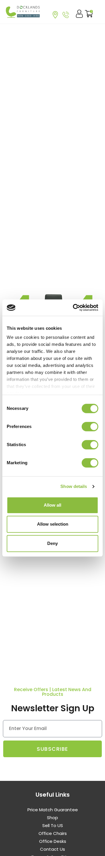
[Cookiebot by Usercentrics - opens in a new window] (74, 307)
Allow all (52, 505)
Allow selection (52, 524)
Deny (52, 543)
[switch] (90, 426)
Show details (73, 486)
